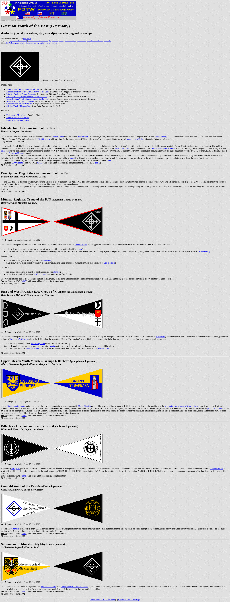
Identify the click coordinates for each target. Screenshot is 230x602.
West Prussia (23, 339)
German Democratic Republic (163, 148)
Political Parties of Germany (18, 117)
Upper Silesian (84, 406)
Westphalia (160, 337)
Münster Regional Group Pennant (20, 94)
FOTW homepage (12, 43)
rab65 (72, 158)
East (12, 339)
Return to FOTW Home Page (102, 600)
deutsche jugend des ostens (38, 41)
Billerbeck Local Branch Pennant (20, 101)
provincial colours (214, 408)
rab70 (97, 163)
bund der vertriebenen (95, 41)
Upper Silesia (109, 263)
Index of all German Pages (17, 120)
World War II (83, 137)
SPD (3, 151)
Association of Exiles (135, 139)
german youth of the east (18, 41)
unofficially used (40, 274)
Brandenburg (204, 251)
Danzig (56, 272)
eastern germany (58, 41)
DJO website (17, 163)
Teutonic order (81, 244)
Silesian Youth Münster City (18, 106)
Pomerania (46, 260)
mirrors (54, 43)
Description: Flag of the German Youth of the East (27, 92)
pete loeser (27, 39)
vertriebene (81, 41)
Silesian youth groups (16, 406)
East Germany (161, 137)
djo (50, 41)
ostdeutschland (70, 41)
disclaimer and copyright (35, 43)
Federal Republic (122, 148)
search (22, 43)
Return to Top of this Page (129, 600)
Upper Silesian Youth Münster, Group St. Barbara (27, 99)
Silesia (79, 249)
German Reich (58, 137)
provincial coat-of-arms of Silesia (74, 587)
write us (47, 43)
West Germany (44, 139)
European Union (16, 153)
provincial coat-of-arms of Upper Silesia (181, 406)
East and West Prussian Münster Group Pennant (26, 96)
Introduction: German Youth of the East (22, 89)
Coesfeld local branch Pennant (19, 104)
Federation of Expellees (16, 115)
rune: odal (107, 41)
